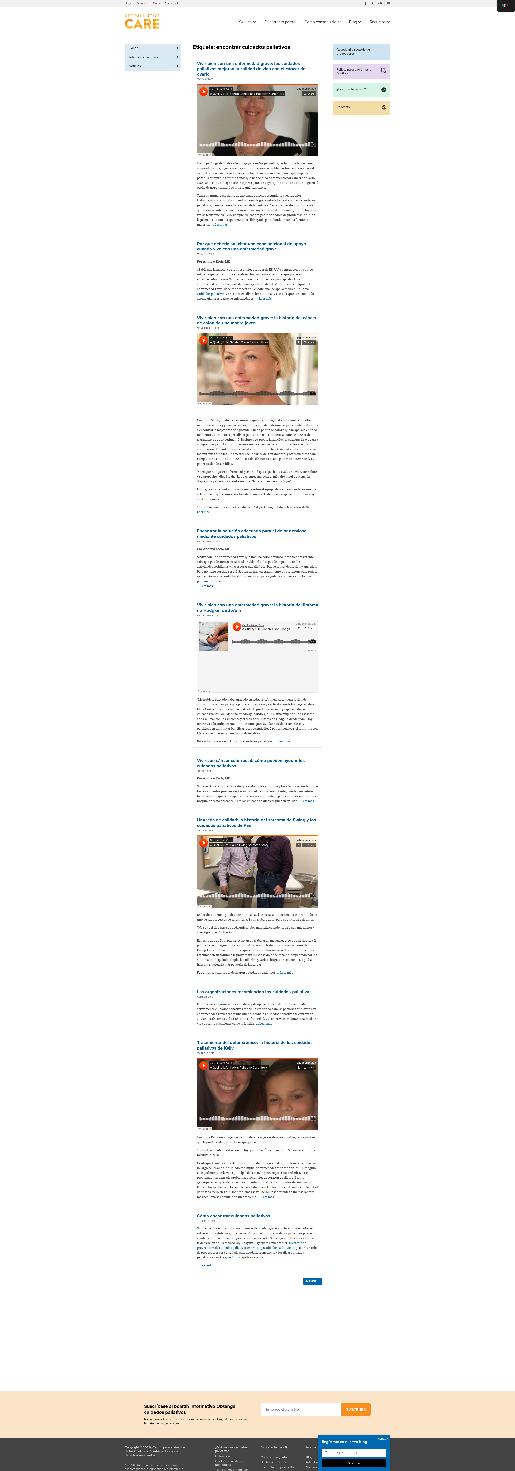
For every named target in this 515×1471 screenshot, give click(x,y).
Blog (353, 22)
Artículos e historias (143, 57)
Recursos (378, 22)
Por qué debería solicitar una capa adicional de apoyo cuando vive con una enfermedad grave (251, 246)
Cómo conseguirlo (320, 22)
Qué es (246, 22)
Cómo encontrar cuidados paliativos (233, 1216)
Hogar (128, 3)
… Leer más (219, 224)
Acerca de (142, 3)
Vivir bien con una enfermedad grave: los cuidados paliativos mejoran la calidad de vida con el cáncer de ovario (251, 69)
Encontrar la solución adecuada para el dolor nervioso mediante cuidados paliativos (252, 533)
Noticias (135, 66)
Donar (157, 3)
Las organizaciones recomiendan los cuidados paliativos (254, 991)
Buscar (170, 3)
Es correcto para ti (280, 22)
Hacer (133, 48)
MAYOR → (313, 1281)
